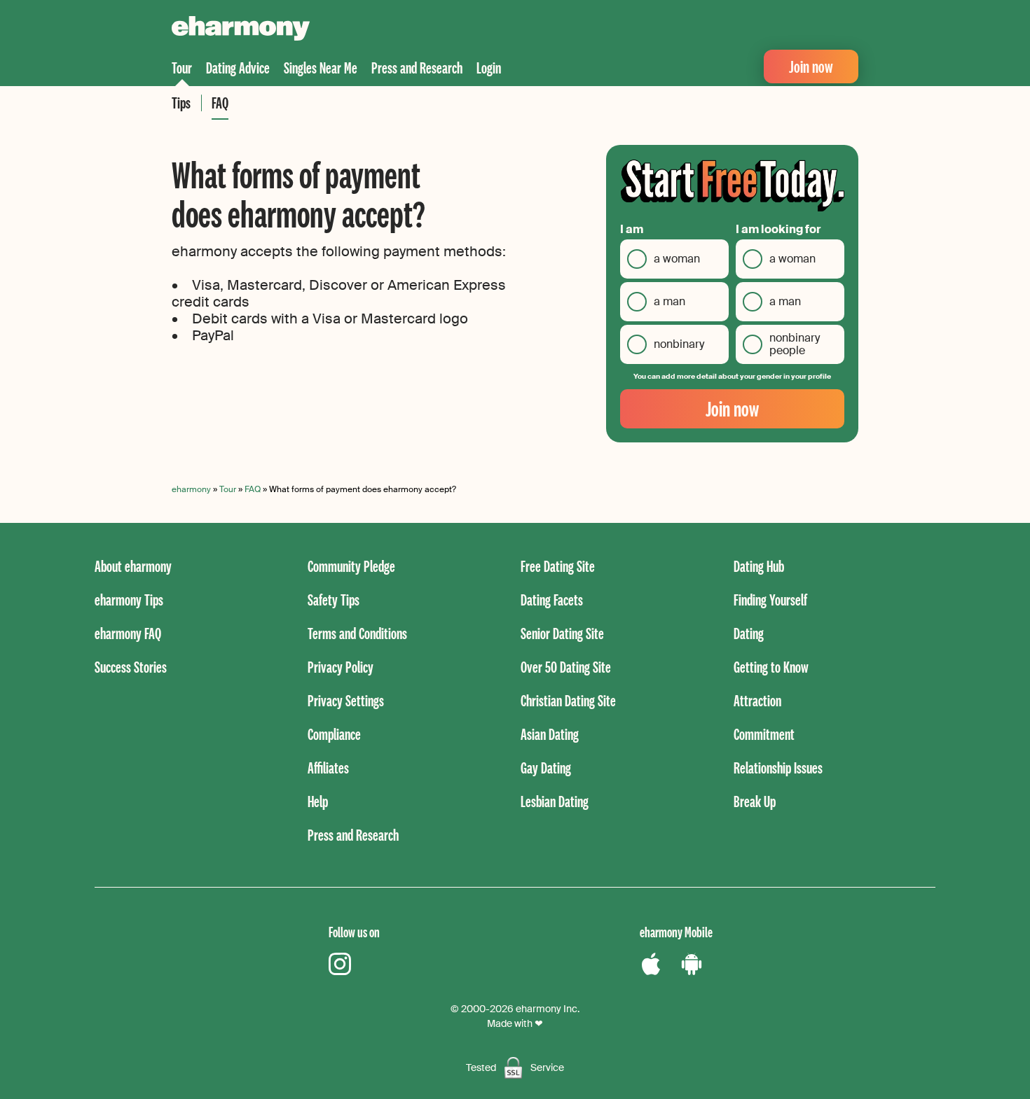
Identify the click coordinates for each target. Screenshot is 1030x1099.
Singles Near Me (320, 67)
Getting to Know (771, 667)
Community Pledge (351, 566)
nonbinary (679, 344)
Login (488, 67)
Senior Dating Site (562, 633)
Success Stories (131, 667)
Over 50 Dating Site (566, 667)
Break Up (755, 801)
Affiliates (328, 767)
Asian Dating (550, 734)
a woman (677, 258)
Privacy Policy (340, 667)
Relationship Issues (778, 767)
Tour (182, 67)
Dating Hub (759, 566)
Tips (181, 102)
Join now (811, 66)
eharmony (191, 489)
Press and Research (416, 67)
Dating (749, 633)
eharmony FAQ (128, 633)
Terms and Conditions (357, 633)
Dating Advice (238, 67)
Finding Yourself (770, 599)
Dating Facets (552, 599)
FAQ (220, 102)
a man (669, 301)
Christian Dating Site (568, 700)
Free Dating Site (558, 566)
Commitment (764, 734)
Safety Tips (333, 599)
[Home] (241, 30)
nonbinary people (794, 344)
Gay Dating (546, 767)
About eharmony (133, 566)
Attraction (757, 700)
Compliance (334, 734)
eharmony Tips (129, 599)
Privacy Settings (346, 700)
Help (318, 801)
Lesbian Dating (555, 801)
